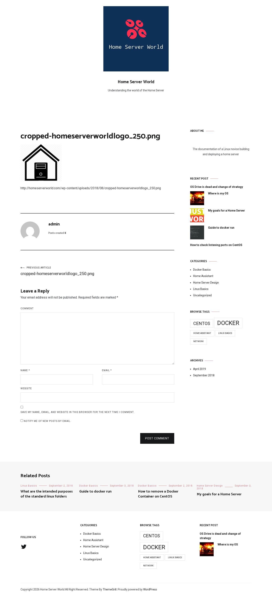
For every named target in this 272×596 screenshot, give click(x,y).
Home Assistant (203, 276)
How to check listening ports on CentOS (216, 245)
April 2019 (199, 369)
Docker (228, 323)
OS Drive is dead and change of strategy (216, 186)
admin (54, 224)
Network (198, 341)
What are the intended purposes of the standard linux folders (47, 494)
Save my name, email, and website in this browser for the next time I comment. (77, 412)
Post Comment (157, 438)
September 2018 (203, 375)
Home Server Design (206, 282)
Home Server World (136, 82)
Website (26, 388)
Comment (27, 308)
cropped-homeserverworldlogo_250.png (57, 271)
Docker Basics (202, 269)
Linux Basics (200, 289)
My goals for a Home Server (226, 210)
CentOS (201, 323)
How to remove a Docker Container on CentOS (158, 494)
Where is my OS (218, 193)
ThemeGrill (109, 589)
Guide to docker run (221, 227)
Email (107, 370)
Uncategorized (202, 295)
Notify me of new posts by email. (47, 421)
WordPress (150, 589)
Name (25, 370)
